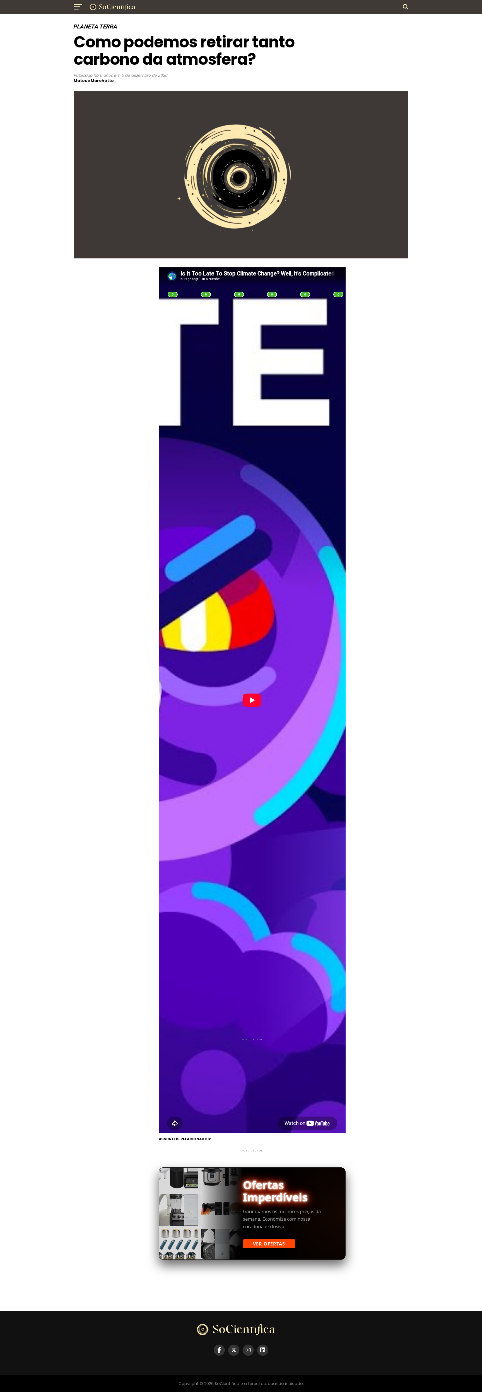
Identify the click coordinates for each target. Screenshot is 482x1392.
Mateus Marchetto (94, 80)
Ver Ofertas (269, 1244)
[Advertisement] (252, 1081)
